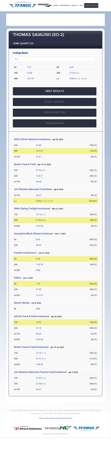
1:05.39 (39, 264)
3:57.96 (39, 226)
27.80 (38, 145)
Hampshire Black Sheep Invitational (33, 233)
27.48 (38, 383)
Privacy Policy (16, 410)
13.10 (38, 353)
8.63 (38, 239)
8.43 (71, 67)
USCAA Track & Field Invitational (31, 316)
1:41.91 (39, 295)
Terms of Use (50, 410)
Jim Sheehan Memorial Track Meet (33, 189)
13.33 (38, 378)
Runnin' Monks (22, 302)
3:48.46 (39, 364)
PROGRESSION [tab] (55, 123)
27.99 (38, 289)
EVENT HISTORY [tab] (55, 101)
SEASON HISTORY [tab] (55, 112)
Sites (60, 410)
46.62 (38, 195)
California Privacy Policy (33, 410)
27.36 (38, 170)
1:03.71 (39, 176)
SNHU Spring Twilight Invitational (32, 208)
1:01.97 (30, 78)
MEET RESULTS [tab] (54, 91)
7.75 (29, 67)
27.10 (38, 328)
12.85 (29, 73)
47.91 (38, 156)
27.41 (38, 358)
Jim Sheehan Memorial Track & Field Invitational (40, 372)
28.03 (38, 245)
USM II (17, 277)
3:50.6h (39, 339)
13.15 (38, 214)
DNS (38, 270)
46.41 (38, 389)
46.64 (38, 333)
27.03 (72, 73)
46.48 (38, 181)
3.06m (72, 78)
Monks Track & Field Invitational (31, 347)
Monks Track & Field (25, 164)
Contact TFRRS (87, 410)
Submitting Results (71, 410)
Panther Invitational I (25, 252)
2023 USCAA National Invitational (32, 139)
